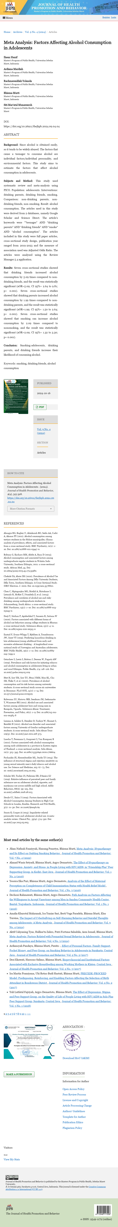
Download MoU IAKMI (76, 1058)
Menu (9, 17)
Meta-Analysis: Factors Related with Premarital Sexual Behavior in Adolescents (54, 936)
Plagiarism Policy (72, 1127)
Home (7, 32)
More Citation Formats (22, 508)
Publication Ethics (73, 1122)
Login (113, 17)
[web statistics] (6, 1154)
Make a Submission (19, 1074)
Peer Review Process (74, 1094)
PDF (41, 407)
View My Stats (12, 1159)
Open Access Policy (73, 1089)
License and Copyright (75, 1100)
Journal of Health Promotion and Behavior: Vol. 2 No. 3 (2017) (45, 968)
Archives (17, 32)
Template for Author (74, 1116)
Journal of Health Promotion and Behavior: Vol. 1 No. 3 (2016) (45, 890)
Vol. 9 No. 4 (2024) (35, 32)
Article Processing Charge (77, 1105)
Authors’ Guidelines (74, 1111)
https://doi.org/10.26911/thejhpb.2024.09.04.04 (32, 126)
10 (23, 1013)
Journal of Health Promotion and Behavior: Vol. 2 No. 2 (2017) (52, 955)
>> (29, 1013)
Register (106, 17)
